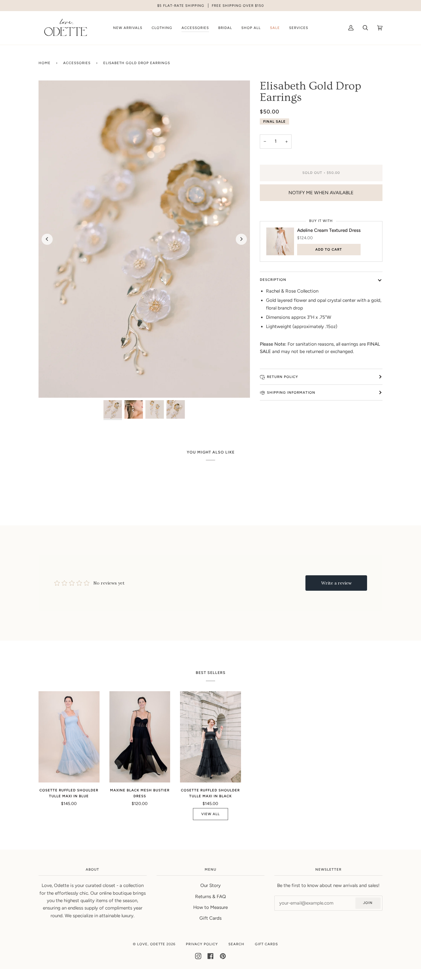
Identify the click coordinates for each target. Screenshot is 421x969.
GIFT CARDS (266, 944)
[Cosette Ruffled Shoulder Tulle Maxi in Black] (210, 736)
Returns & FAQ (210, 896)
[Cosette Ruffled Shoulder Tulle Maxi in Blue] (69, 736)
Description (273, 279)
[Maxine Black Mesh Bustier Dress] (139, 736)
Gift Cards (210, 918)
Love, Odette (151, 944)
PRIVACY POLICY (202, 944)
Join (368, 903)
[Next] (241, 239)
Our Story (210, 885)
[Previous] (47, 239)
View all (210, 814)
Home (45, 63)
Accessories (77, 63)
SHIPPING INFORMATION (291, 392)
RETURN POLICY (282, 377)
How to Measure (210, 907)
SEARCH (236, 944)
